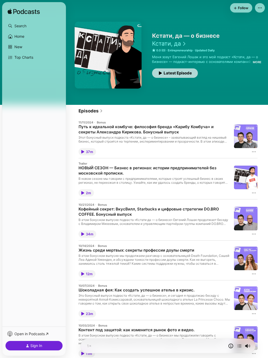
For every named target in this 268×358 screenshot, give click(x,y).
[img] (24, 11)
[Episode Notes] (231, 346)
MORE (257, 62)
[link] (91, 111)
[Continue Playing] (239, 346)
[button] (34, 25)
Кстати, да (166, 43)
